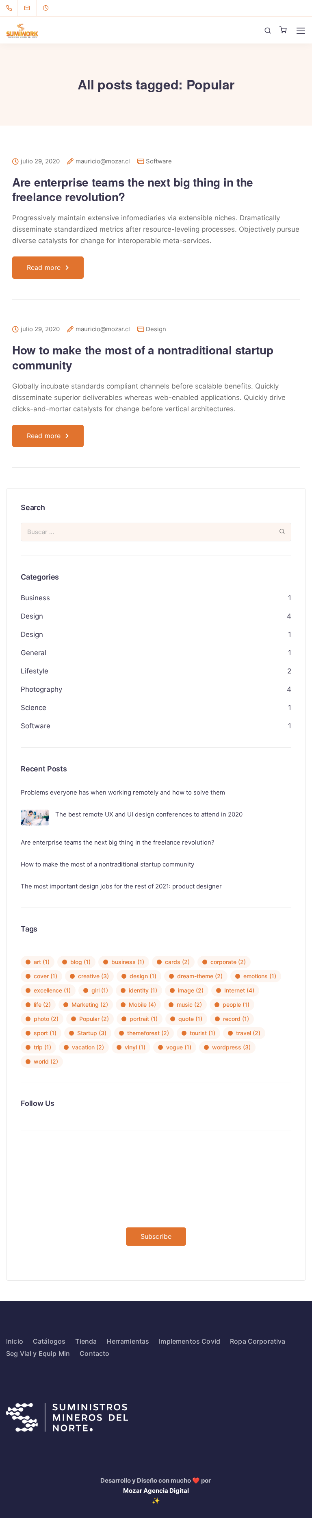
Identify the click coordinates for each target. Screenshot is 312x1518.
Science (33, 708)
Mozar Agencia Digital (156, 1490)
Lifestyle (34, 671)
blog (80, 961)
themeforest (148, 1032)
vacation (88, 1047)
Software (159, 161)
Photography (41, 689)
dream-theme (200, 976)
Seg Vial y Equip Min (38, 1353)
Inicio (14, 1341)
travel (248, 1032)
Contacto (94, 1353)
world (46, 1061)
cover (45, 976)
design (143, 976)
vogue (178, 1047)
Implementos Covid (189, 1341)
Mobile (142, 1004)
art (42, 961)
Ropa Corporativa (258, 1341)
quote (190, 1018)
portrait (144, 1018)
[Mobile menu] (300, 31)
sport (45, 1032)
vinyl (135, 1047)
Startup (91, 1032)
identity (143, 990)
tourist (202, 1032)
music (189, 1004)
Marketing (90, 1004)
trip (42, 1047)
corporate (228, 961)
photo (46, 1018)
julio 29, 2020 (40, 161)
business (127, 961)
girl (99, 990)
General (33, 653)
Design (156, 329)
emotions (259, 976)
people (236, 1004)
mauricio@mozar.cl (103, 161)
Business (35, 598)
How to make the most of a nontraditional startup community (142, 357)
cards (177, 961)
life (42, 1004)
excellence (52, 990)
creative (93, 976)
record (236, 1018)
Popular (94, 1018)
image (191, 990)
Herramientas (127, 1341)
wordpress (231, 1047)
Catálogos (49, 1341)
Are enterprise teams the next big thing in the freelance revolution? (132, 189)
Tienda (86, 1341)
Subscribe (156, 1236)
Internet (239, 990)
